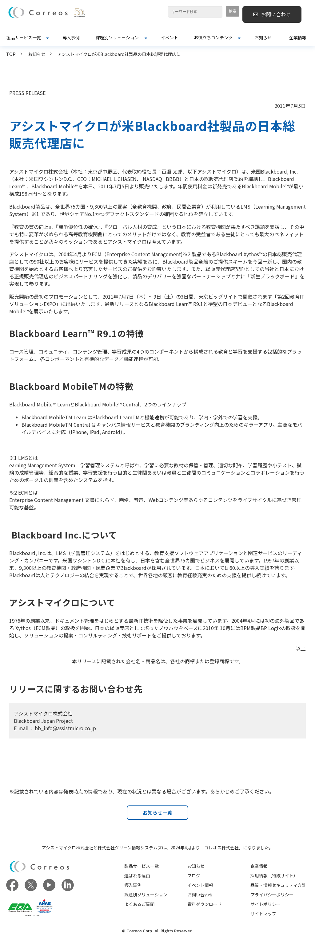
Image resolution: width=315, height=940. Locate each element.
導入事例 (71, 37)
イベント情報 (200, 885)
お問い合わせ (276, 14)
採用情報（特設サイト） (274, 875)
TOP (11, 54)
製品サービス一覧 (23, 37)
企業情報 (297, 37)
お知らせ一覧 (157, 812)
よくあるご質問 (139, 904)
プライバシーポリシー (271, 894)
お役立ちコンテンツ (213, 37)
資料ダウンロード (204, 904)
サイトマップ (263, 914)
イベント (169, 37)
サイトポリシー (265, 904)
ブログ (193, 875)
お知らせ (263, 37)
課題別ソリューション (117, 37)
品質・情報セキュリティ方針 (278, 885)
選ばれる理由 (137, 875)
